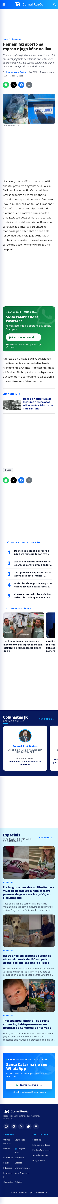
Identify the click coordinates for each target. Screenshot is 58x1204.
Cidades (18, 1182)
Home (5, 39)
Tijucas (8, 470)
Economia (19, 1157)
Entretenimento (22, 1167)
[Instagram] (6, 1126)
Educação (7, 1167)
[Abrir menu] (5, 4)
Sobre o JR (37, 1139)
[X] (21, 1126)
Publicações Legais (41, 1150)
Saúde (6, 1162)
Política (6, 1148)
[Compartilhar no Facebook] (21, 85)
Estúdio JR (8, 1157)
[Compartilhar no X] (14, 85)
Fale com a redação (41, 1144)
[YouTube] (36, 1126)
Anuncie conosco (40, 1155)
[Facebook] (14, 1126)
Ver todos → (47, 718)
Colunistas (8, 1182)
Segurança (16, 39)
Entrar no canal (26, 337)
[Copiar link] (29, 85)
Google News (38, 1160)
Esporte (18, 1162)
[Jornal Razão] (29, 4)
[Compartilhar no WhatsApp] (6, 85)
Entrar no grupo (29, 1085)
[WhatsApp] (29, 1126)
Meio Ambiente (22, 1173)
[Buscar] (53, 4)
